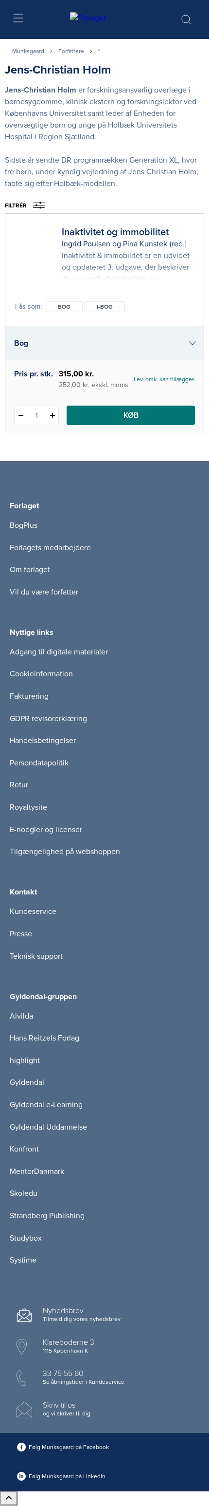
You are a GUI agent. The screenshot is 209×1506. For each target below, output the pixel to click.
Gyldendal (27, 1082)
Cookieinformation (41, 674)
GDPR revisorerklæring (48, 719)
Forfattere (71, 51)
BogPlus (23, 525)
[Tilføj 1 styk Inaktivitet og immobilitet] (52, 415)
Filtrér (16, 205)
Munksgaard (28, 51)
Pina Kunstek (145, 244)
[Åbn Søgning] (186, 19)
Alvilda (21, 1016)
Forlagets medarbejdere (50, 548)
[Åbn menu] (17, 20)
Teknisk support (36, 956)
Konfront (24, 1149)
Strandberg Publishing (47, 1216)
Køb (131, 415)
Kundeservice (33, 911)
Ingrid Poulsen (86, 244)
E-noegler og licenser (46, 830)
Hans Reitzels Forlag (44, 1038)
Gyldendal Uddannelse (48, 1127)
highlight (25, 1060)
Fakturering (29, 696)
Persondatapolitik (39, 763)
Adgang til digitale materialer (59, 652)
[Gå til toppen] (8, 1498)
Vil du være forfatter (44, 592)
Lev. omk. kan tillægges (164, 379)
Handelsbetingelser (43, 740)
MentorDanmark (37, 1171)
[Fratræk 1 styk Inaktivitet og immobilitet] (21, 415)
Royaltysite (28, 807)
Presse (21, 934)
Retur (19, 785)
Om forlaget (30, 570)
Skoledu (23, 1193)
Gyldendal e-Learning (46, 1105)
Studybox (26, 1238)
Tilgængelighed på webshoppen (65, 851)
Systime (23, 1260)
